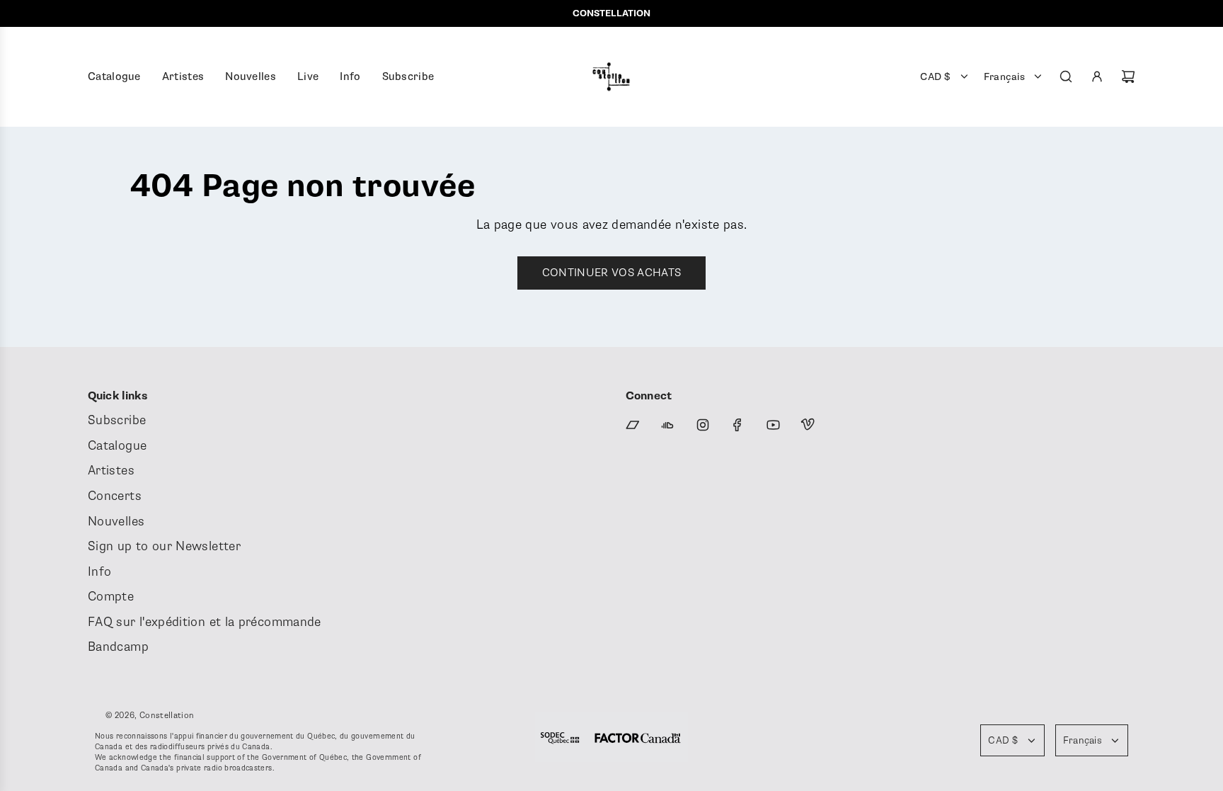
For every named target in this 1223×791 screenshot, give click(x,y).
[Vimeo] (807, 424)
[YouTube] (772, 424)
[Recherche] (1065, 76)
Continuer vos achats (611, 273)
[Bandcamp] (632, 424)
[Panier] (1128, 76)
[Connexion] (1097, 76)
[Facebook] (737, 424)
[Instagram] (702, 424)
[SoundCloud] (667, 424)
